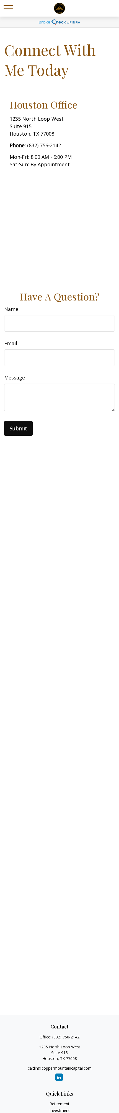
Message (14, 377)
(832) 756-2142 (44, 145)
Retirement (59, 1103)
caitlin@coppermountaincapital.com (60, 1068)
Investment (60, 1110)
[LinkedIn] (59, 1077)
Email (10, 343)
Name (11, 309)
